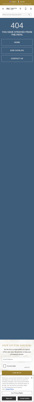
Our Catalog (17, 50)
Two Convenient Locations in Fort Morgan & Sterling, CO (17, 4)
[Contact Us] (25, 8)
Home (17, 42)
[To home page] (11, 9)
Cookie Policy (10, 389)
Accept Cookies (24, 398)
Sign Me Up (17, 373)
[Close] (32, 378)
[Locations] (20, 8)
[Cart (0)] (31, 8)
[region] (17, 388)
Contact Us (17, 58)
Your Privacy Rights (17, 393)
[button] (12, 2)
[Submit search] (29, 14)
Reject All (9, 398)
